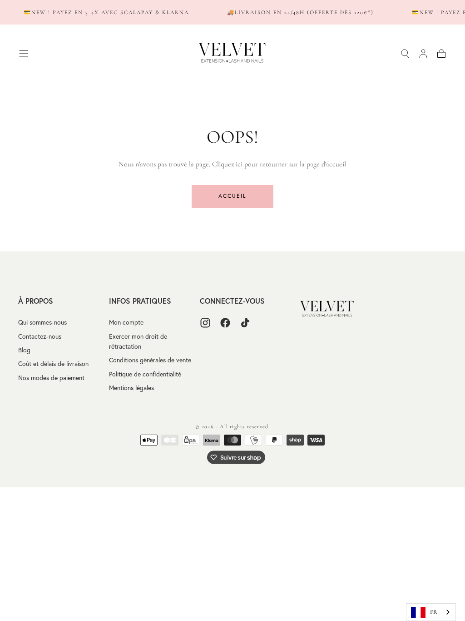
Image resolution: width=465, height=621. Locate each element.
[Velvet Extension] (327, 309)
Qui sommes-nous (42, 322)
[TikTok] (245, 323)
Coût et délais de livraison (53, 364)
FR (433, 612)
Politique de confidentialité (145, 374)
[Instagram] (205, 323)
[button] (23, 53)
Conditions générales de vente (150, 360)
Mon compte (126, 322)
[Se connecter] (423, 53)
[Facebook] (225, 323)
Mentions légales (131, 388)
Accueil (232, 196)
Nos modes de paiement (51, 378)
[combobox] (431, 612)
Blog (24, 350)
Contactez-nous (39, 336)
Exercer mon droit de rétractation (138, 341)
